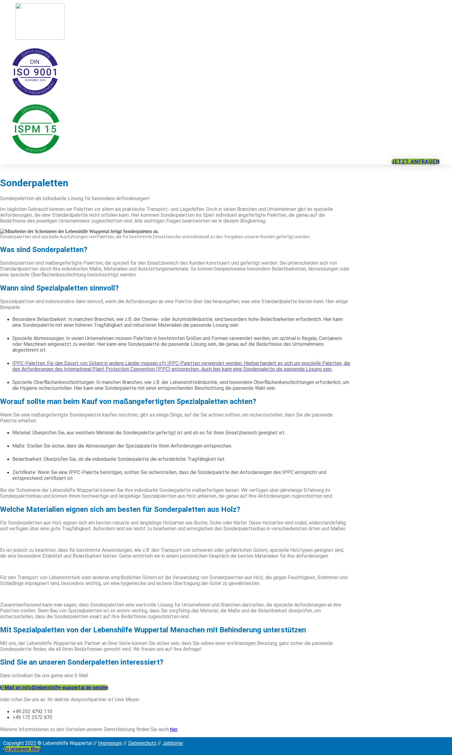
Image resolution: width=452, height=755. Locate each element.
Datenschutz (142, 743)
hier (173, 729)
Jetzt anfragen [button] (415, 161)
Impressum (110, 743)
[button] (54, 687)
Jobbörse (172, 743)
